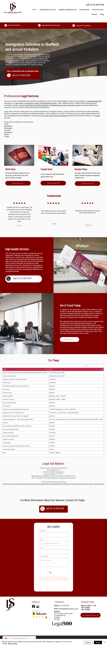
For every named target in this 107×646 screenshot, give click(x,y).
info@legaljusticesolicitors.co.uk (68, 608)
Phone (41, 547)
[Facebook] (33, 605)
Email (41, 538)
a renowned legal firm (94, 101)
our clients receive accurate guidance (54, 116)
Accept (98, 642)
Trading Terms (57, 639)
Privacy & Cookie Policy (44, 639)
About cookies (12, 643)
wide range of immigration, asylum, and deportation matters (36, 103)
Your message (43, 555)
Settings (88, 642)
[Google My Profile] (37, 605)
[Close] (104, 642)
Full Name (42, 529)
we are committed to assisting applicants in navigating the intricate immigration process (50, 105)
